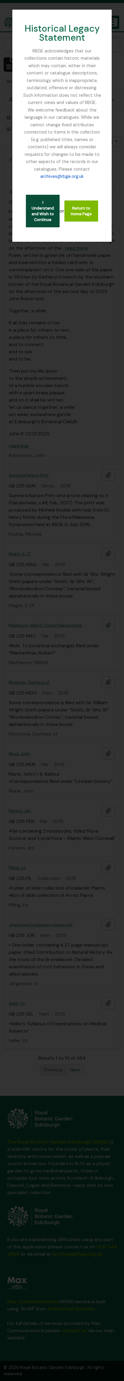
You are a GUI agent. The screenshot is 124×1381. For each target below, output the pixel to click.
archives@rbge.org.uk (62, 176)
